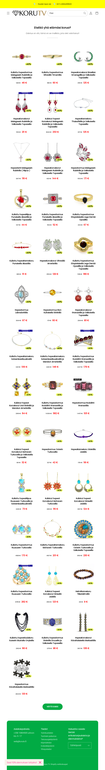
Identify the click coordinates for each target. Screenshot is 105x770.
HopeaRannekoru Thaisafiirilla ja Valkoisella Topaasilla (83, 121)
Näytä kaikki (52, 706)
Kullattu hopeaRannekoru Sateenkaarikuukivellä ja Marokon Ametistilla (52, 359)
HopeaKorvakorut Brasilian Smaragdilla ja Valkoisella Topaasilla (83, 75)
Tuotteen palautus (48, 736)
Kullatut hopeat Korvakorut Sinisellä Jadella (83, 501)
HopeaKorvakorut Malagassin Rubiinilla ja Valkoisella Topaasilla (21, 121)
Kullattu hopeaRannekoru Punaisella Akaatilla (22, 262)
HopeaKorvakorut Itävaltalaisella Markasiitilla (83, 639)
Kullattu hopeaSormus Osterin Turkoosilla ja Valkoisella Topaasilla (83, 548)
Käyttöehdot (46, 743)
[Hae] (85, 13)
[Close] (40, 762)
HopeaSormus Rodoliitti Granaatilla (83, 404)
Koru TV (47, 764)
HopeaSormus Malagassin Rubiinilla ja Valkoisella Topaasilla (83, 171)
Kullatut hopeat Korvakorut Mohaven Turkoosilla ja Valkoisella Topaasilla (21, 453)
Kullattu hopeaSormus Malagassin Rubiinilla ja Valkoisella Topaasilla (21, 75)
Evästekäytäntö (47, 746)
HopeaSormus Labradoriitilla (21, 311)
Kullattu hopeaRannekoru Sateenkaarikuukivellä (22, 357)
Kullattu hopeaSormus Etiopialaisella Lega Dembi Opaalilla (83, 217)
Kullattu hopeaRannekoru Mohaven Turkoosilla (52, 546)
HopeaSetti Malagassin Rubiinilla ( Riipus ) (21, 169)
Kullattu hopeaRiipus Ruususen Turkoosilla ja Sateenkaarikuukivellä (22, 501)
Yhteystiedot (46, 749)
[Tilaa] (88, 745)
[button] (8, 13)
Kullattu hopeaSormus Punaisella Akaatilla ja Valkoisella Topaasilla (52, 217)
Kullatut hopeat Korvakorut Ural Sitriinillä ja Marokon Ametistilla (21, 405)
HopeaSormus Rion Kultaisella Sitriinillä (52, 311)
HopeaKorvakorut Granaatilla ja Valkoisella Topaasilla (83, 313)
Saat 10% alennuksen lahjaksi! (22, 762)
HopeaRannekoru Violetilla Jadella (83, 450)
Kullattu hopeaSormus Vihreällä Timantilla (52, 73)
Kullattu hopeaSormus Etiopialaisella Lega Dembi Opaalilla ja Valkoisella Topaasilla (83, 265)
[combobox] (67, 13)
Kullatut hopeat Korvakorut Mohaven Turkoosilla (52, 501)
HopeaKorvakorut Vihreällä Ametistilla (52, 262)
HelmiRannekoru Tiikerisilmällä (83, 592)
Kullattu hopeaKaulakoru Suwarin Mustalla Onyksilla (21, 639)
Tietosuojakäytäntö (49, 739)
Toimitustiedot (47, 733)
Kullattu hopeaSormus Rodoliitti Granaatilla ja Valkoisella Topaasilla (83, 359)
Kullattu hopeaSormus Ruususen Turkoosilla (21, 546)
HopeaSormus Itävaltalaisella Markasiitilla (21, 685)
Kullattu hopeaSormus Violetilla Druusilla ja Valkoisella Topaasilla (52, 640)
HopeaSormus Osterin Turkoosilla (52, 450)
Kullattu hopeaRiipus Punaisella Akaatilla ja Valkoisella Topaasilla (21, 217)
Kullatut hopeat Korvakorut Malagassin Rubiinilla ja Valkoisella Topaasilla (52, 122)
